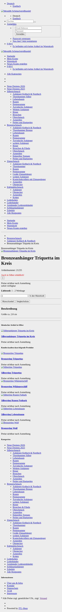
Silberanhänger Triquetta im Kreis (18, 336)
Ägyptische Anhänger (23, 107)
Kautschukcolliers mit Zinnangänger (29, 179)
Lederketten (12, 200)
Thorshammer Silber (22, 96)
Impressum (12, 593)
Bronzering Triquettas (12, 359)
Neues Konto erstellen (17, 64)
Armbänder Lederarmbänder (20, 205)
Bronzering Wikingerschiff (14, 386)
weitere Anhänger (21, 143)
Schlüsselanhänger (15, 208)
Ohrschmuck (18, 117)
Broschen (17, 114)
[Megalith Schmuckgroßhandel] (16, 11)
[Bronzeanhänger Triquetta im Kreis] (18, 251)
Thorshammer (19, 166)
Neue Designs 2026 (16, 86)
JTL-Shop (23, 608)
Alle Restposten (14, 213)
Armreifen (17, 120)
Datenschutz (12, 588)
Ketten (16, 197)
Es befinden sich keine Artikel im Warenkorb (33, 46)
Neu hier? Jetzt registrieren (25, 41)
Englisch (17, 6)
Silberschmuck (13, 91)
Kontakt (10, 585)
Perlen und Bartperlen (23, 122)
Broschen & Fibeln (21, 148)
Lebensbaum (18, 99)
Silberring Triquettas (11, 373)
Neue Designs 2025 (16, 89)
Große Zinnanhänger (22, 174)
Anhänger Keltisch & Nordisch (27, 94)
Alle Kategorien (14, 74)
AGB (9, 591)
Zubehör (11, 210)
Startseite (11, 56)
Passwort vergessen (21, 38)
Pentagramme (19, 104)
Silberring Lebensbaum (12, 414)
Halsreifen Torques (21, 156)
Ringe (15, 112)
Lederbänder (12, 202)
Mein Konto (12, 58)
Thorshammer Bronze (23, 130)
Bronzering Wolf (9, 428)
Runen (16, 102)
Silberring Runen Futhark (14, 400)
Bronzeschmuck (14, 125)
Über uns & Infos (15, 583)
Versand (43, 598)
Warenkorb (12, 61)
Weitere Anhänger (21, 109)
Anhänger (17, 189)
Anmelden (20, 34)
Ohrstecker (18, 184)
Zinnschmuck (13, 161)
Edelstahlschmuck (15, 187)
